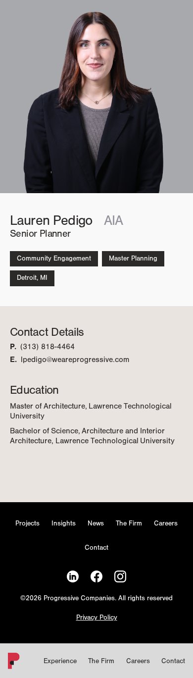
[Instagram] (120, 577)
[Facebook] (96, 577)
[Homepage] (12, 663)
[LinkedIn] (73, 577)
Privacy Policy (96, 618)
